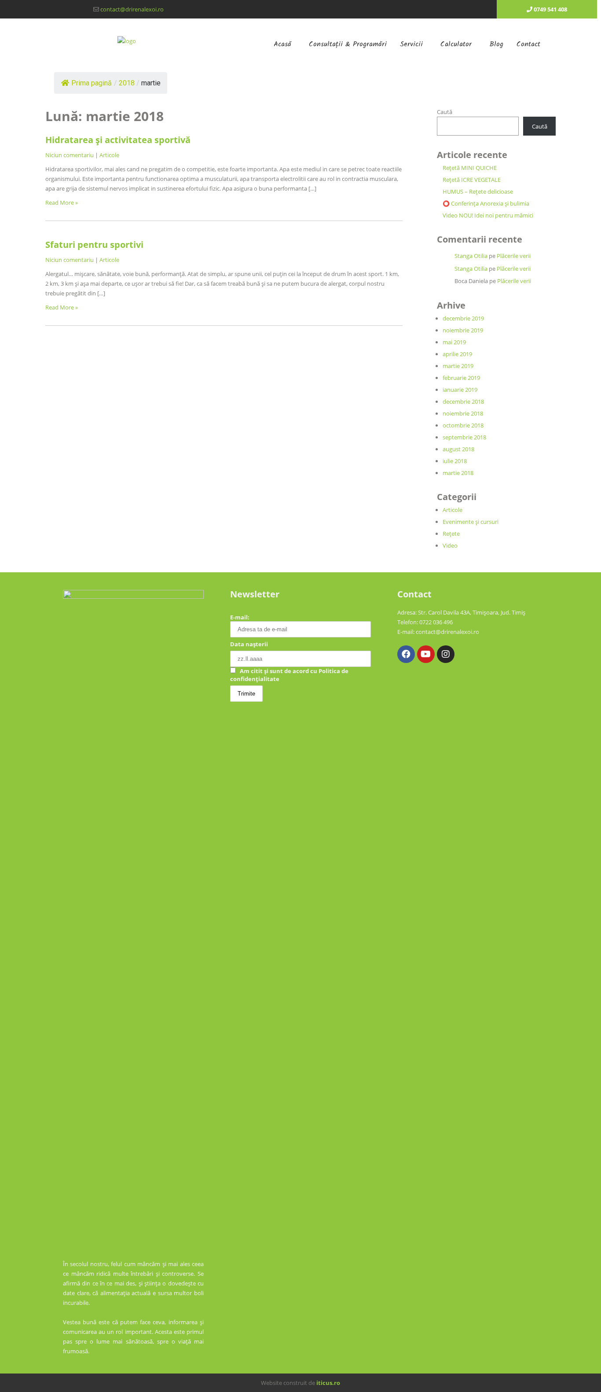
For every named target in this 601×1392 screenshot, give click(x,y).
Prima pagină (91, 83)
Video (450, 545)
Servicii (411, 44)
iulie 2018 (455, 461)
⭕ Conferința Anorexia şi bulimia (486, 203)
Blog (496, 44)
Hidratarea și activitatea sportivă (118, 140)
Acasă (282, 44)
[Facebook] (406, 654)
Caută (444, 112)
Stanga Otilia (470, 256)
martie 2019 (458, 366)
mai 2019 (454, 342)
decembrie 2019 (463, 318)
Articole (109, 155)
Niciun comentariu (69, 155)
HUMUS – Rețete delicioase (478, 191)
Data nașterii (249, 644)
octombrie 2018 (463, 425)
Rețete (451, 534)
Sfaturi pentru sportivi (94, 244)
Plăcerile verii (514, 256)
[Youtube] (426, 654)
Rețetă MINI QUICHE (470, 168)
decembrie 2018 (463, 401)
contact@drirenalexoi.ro (132, 9)
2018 (127, 83)
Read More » (61, 202)
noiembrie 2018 (463, 413)
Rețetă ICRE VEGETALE (472, 180)
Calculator (456, 44)
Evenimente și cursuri (470, 522)
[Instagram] (445, 654)
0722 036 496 (436, 622)
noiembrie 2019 (463, 330)
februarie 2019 (461, 378)
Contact (528, 44)
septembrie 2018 (464, 437)
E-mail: (239, 617)
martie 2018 (458, 473)
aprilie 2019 (457, 354)
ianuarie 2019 (460, 390)
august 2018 (458, 449)
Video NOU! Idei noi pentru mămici (488, 215)
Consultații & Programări (348, 44)
